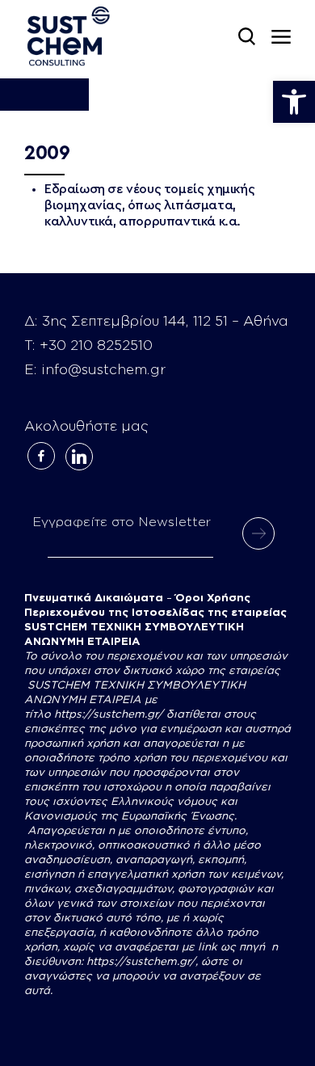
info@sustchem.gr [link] (103, 370)
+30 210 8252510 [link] (96, 345)
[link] (294, 102)
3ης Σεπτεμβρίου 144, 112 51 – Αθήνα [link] (165, 321)
